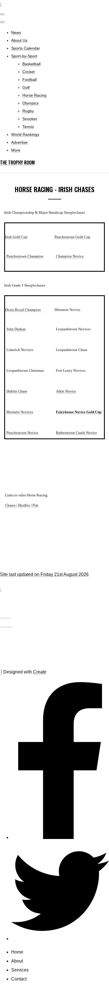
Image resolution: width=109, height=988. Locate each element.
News (16, 32)
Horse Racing (34, 95)
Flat (35, 505)
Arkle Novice (66, 391)
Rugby (28, 111)
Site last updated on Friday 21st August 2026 (44, 574)
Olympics (30, 103)
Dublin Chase (16, 391)
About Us (19, 40)
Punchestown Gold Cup (72, 237)
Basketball (31, 64)
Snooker (29, 119)
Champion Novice (70, 256)
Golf (26, 87)
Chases (10, 505)
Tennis (28, 126)
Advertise (19, 142)
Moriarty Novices (19, 412)
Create (39, 671)
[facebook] (60, 837)
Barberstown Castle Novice (76, 433)
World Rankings (25, 134)
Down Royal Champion (23, 310)
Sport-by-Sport (24, 56)
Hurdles (24, 505)
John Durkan (16, 329)
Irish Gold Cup (16, 237)
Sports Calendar (25, 48)
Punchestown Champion (24, 256)
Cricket (28, 71)
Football (29, 79)
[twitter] (60, 938)
